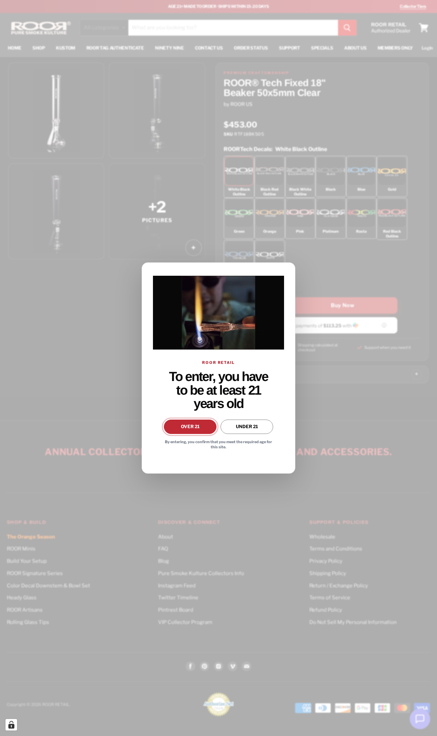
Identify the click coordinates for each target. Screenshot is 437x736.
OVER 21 (190, 426)
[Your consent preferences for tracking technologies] (11, 725)
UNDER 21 (247, 426)
